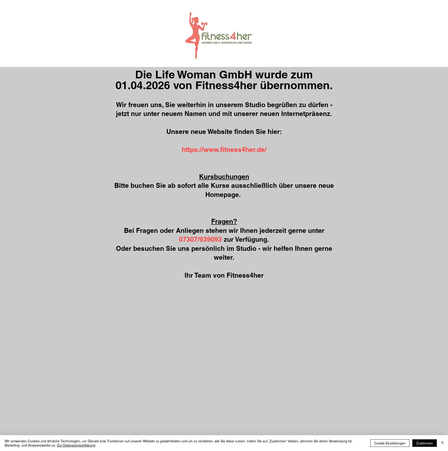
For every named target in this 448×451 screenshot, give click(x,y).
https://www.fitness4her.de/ (224, 149)
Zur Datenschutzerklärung (76, 445)
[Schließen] (442, 443)
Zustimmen (424, 443)
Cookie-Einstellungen (390, 443)
